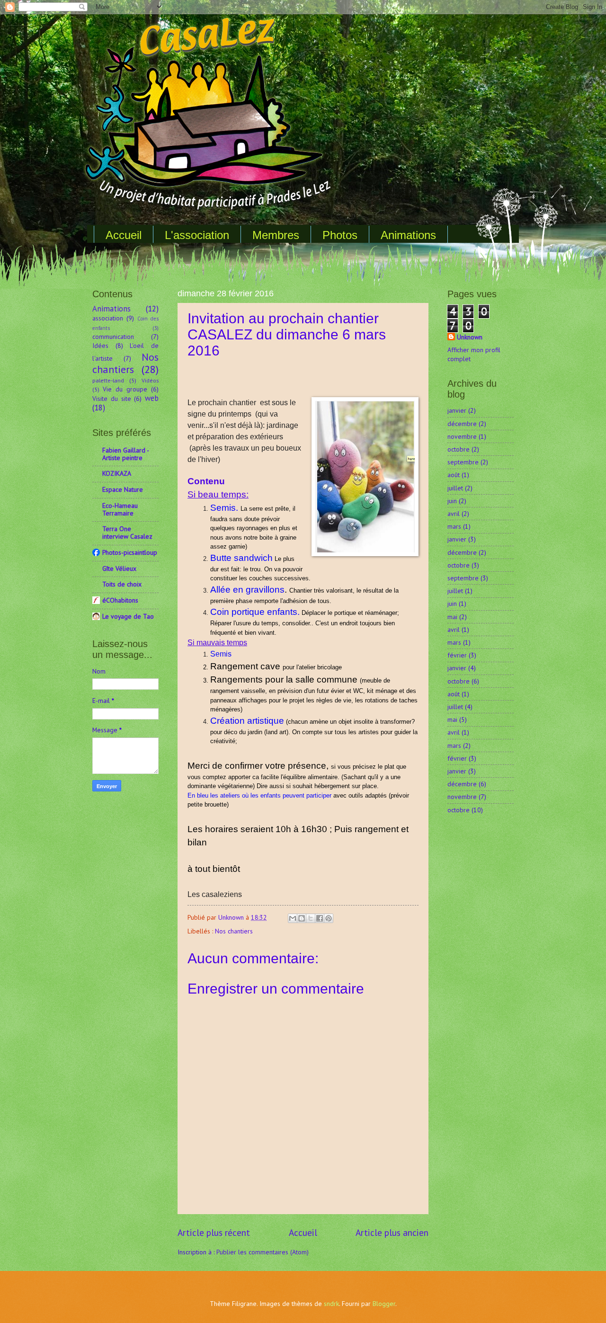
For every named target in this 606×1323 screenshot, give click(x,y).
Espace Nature (122, 489)
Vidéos (150, 380)
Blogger (384, 1303)
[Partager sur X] (310, 918)
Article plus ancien (392, 1232)
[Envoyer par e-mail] (292, 918)
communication (113, 336)
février (457, 655)
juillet (455, 488)
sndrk (331, 1303)
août (453, 475)
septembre (463, 462)
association (107, 318)
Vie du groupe (125, 389)
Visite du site (111, 398)
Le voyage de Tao (128, 616)
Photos (339, 235)
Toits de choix (122, 584)
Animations (408, 235)
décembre (462, 423)
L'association (197, 235)
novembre (462, 436)
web (152, 398)
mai (452, 617)
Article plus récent (214, 1232)
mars (454, 526)
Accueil (124, 235)
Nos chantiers (234, 931)
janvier (456, 410)
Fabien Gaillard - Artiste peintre (125, 454)
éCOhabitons (120, 600)
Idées (100, 345)
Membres (275, 235)
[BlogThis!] (301, 918)
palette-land (108, 380)
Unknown (469, 337)
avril (453, 513)
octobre (458, 449)
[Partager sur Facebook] (319, 918)
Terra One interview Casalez (127, 532)
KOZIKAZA (116, 473)
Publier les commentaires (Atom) (262, 1252)
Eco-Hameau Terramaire (120, 509)
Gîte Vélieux (119, 568)
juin (452, 501)
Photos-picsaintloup (129, 552)
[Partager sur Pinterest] (328, 918)
